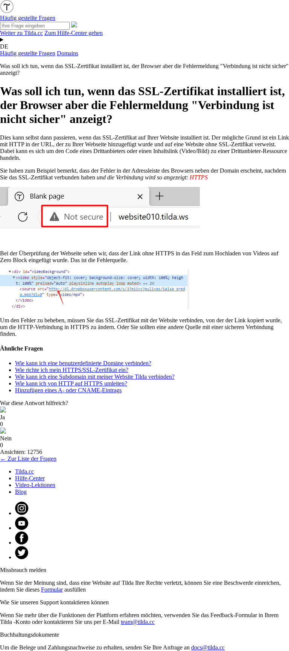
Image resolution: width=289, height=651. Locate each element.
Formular (52, 589)
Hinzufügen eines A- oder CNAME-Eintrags (68, 390)
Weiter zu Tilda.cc (21, 33)
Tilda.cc (24, 471)
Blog (21, 492)
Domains (67, 53)
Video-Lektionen (35, 485)
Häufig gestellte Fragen (27, 53)
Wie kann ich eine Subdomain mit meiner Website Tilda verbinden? (95, 376)
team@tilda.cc (138, 622)
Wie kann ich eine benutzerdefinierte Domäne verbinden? (83, 363)
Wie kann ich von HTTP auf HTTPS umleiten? (71, 383)
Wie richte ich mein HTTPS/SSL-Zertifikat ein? (71, 370)
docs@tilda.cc (208, 647)
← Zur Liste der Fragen (28, 458)
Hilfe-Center (30, 478)
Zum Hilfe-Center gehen (73, 33)
